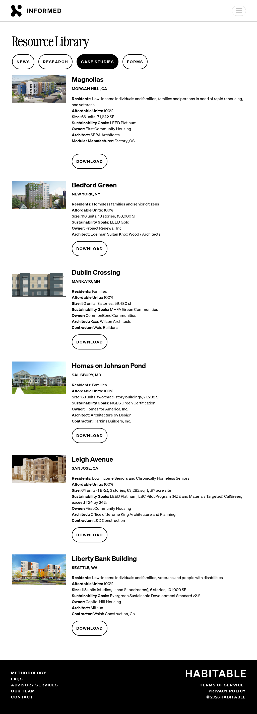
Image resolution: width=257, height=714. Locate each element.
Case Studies (97, 61)
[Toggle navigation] (239, 11)
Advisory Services (34, 685)
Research (55, 61)
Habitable (233, 697)
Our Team (23, 691)
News (23, 61)
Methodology (29, 673)
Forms (135, 61)
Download (89, 161)
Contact (22, 697)
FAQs (17, 679)
